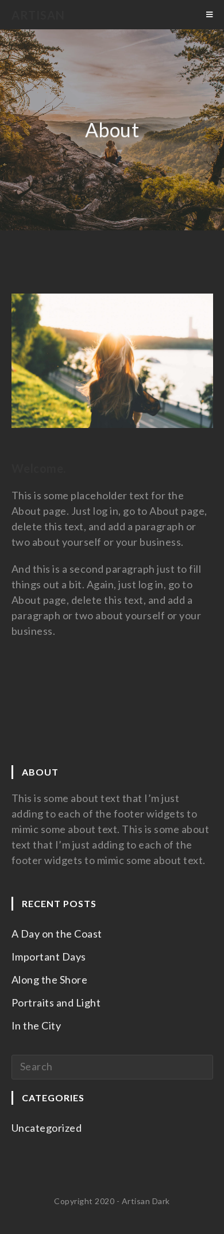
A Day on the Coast (56, 933)
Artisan (38, 15)
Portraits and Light (56, 1002)
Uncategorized (46, 1127)
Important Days (48, 956)
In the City (36, 1025)
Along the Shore (49, 979)
